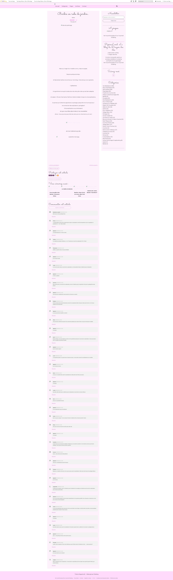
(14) (108, 131)
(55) (111, 94)
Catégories (64, 6)
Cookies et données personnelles (103, 578)
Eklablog (96, 574)
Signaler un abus (87, 578)
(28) (108, 122)
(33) (108, 110)
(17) (110, 129)
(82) (107, 91)
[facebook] (131, 1)
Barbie (73, 17)
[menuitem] (57, 6)
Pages (71, 6)
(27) (107, 124)
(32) (107, 112)
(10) (108, 136)
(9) (107, 138)
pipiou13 (114, 62)
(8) (112, 140)
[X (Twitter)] (133, 1)
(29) (107, 121)
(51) (105, 96)
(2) (105, 143)
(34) (105, 108)
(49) (108, 100)
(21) (106, 128)
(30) (113, 119)
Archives (77, 6)
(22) (110, 126)
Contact (84, 6)
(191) (108, 87)
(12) (106, 133)
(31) (107, 115)
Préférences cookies (114, 578)
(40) (110, 103)
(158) (107, 89)
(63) (109, 93)
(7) (105, 142)
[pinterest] (136, 1)
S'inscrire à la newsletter (55, 179)
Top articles (76, 578)
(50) (106, 98)
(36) (107, 107)
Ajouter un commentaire (59, 207)
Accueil (57, 6)
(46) (107, 101)
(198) (108, 86)
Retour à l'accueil (54, 168)
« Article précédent (54, 165)
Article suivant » (93, 165)
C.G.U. (94, 578)
